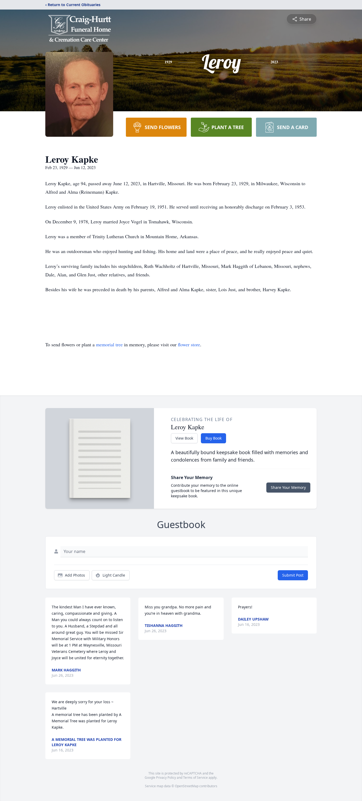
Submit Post (292, 575)
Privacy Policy (166, 777)
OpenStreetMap (186, 786)
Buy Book (213, 438)
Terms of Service (195, 777)
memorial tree (109, 344)
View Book (184, 438)
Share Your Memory (288, 487)
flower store (189, 344)
